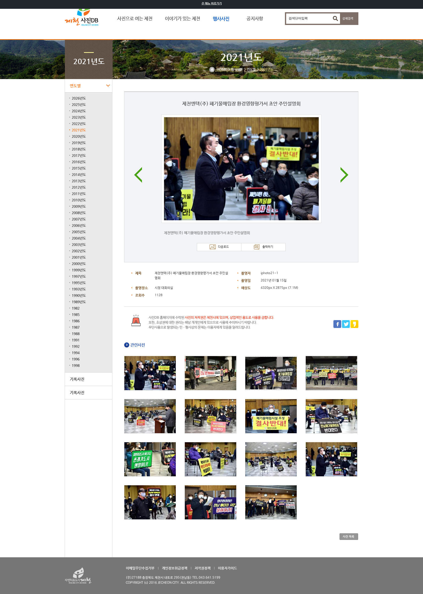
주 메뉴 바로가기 (211, 3)
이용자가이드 (227, 568)
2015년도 (79, 168)
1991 (76, 340)
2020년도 (79, 136)
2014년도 (79, 174)
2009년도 (79, 206)
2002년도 (79, 251)
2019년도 (79, 143)
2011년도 (79, 194)
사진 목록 (348, 536)
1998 (76, 365)
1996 (76, 359)
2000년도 (79, 264)
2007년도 (79, 219)
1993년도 (79, 289)
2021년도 (79, 130)
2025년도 (79, 104)
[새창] (337, 327)
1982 (76, 308)
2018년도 (79, 149)
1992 (76, 346)
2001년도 (79, 257)
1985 (76, 314)
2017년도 (79, 155)
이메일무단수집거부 (140, 568)
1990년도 (79, 295)
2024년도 (79, 111)
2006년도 (79, 225)
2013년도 (79, 181)
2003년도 (79, 244)
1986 (76, 321)
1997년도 (79, 276)
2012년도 (79, 187)
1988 (76, 334)
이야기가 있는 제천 (182, 19)
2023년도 (79, 117)
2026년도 (79, 98)
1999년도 (79, 270)
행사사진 (221, 18)
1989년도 (79, 302)
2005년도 (79, 232)
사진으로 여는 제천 (135, 19)
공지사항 (255, 19)
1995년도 (79, 283)
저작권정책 (203, 568)
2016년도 (79, 162)
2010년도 (79, 200)
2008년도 (79, 213)
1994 (76, 353)
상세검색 (347, 18)
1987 (76, 327)
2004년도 (79, 238)
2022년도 (79, 124)
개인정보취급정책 (174, 568)
